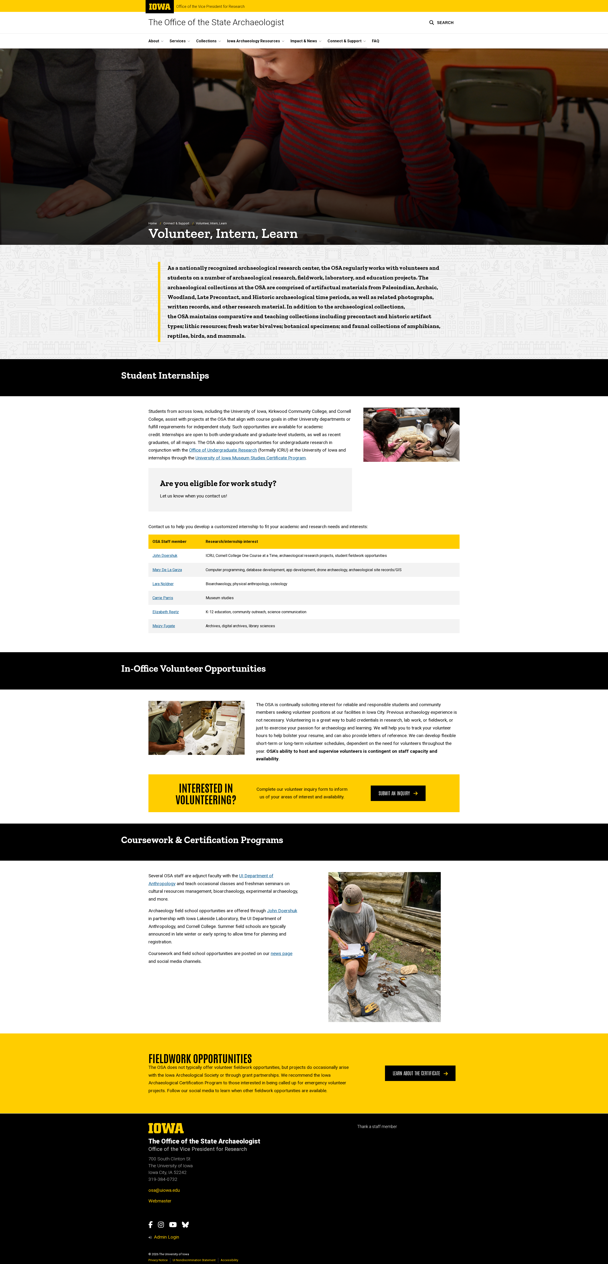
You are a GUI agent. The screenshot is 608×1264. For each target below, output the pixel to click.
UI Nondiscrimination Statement (194, 1260)
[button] (441, 22)
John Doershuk (164, 555)
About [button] (153, 41)
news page (281, 953)
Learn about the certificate (417, 1073)
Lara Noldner (163, 584)
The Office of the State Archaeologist (216, 22)
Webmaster (159, 1201)
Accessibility (229, 1260)
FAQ (375, 41)
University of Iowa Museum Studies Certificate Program (250, 458)
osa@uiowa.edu (164, 1190)
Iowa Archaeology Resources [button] (253, 41)
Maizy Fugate (163, 626)
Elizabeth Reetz (165, 612)
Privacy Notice (158, 1260)
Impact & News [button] (303, 41)
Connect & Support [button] (344, 41)
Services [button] (178, 41)
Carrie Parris (162, 598)
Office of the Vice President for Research (210, 7)
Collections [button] (206, 41)
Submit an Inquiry (395, 793)
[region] (304, 584)
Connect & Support (176, 223)
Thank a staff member (377, 1126)
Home (152, 223)
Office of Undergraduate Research (223, 450)
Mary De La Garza (167, 570)
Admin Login (166, 1237)
